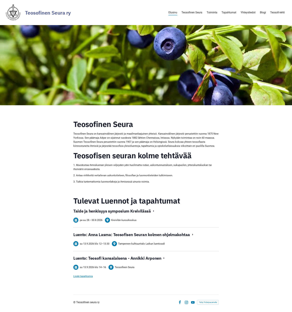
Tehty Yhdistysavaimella (208, 302)
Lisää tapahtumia (83, 276)
